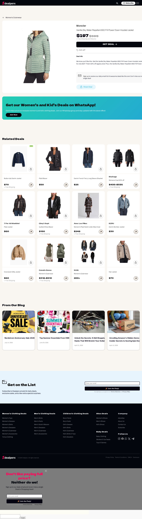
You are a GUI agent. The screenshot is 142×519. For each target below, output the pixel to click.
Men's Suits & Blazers (41, 424)
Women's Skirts (7, 424)
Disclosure (136, 457)
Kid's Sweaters (68, 437)
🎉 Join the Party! (112, 388)
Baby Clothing (101, 436)
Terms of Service (115, 391)
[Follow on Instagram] (119, 439)
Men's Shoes (100, 421)
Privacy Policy (126, 391)
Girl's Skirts (67, 427)
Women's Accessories (9, 434)
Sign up (86, 76)
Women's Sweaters (8, 427)
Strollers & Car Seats (103, 439)
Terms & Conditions (121, 457)
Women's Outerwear (14, 17)
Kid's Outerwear (68, 431)
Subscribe (121, 427)
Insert (23, 518)
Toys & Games (101, 442)
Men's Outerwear (40, 431)
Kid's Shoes (100, 424)
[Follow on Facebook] (122, 439)
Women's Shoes (101, 418)
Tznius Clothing (7, 437)
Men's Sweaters (39, 427)
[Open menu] (137, 3)
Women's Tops (7, 418)
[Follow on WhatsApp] (126, 439)
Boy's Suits (67, 421)
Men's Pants (38, 421)
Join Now (13, 115)
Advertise (121, 418)
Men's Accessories (40, 434)
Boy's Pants (67, 418)
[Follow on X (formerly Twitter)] (129, 439)
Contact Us (122, 424)
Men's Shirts (38, 418)
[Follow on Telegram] (133, 439)
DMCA (130, 457)
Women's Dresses (8, 421)
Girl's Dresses (67, 424)
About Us (121, 421)
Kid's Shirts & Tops (69, 434)
